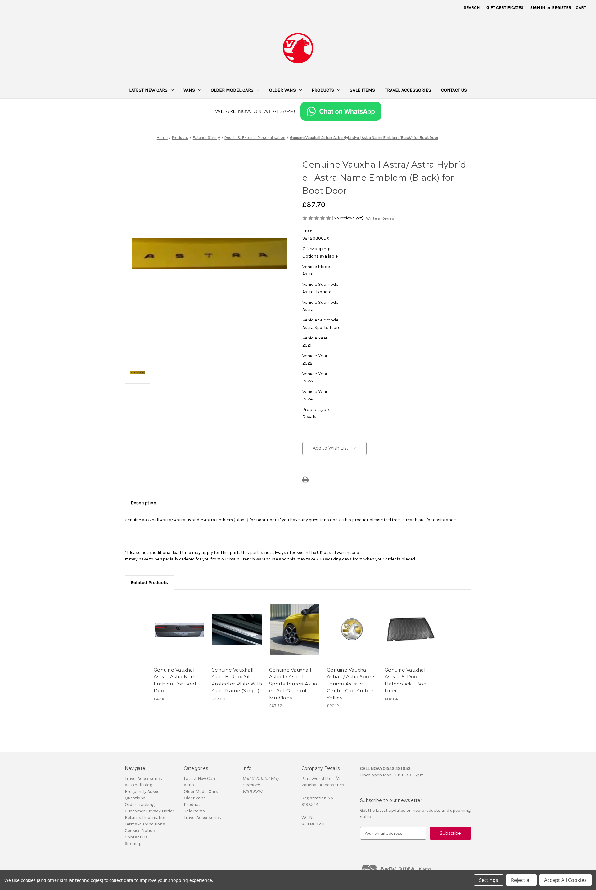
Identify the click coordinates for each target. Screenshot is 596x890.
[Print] (305, 479)
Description (143, 503)
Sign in (537, 7)
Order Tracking (140, 804)
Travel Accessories (408, 90)
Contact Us (454, 90)
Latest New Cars (148, 90)
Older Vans (282, 90)
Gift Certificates (504, 7)
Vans (189, 90)
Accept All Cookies (565, 880)
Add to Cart (179, 635)
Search (472, 7)
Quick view (179, 624)
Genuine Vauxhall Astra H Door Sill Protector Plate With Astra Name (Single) (236, 680)
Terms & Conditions (145, 824)
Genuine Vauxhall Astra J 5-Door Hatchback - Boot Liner (406, 680)
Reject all (521, 880)
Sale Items (362, 90)
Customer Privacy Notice (150, 811)
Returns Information (146, 817)
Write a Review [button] (380, 218)
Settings (488, 880)
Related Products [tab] (149, 582)
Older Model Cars (232, 90)
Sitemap (133, 843)
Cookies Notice (140, 830)
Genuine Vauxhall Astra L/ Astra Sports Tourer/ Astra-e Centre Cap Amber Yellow (351, 684)
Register (561, 7)
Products (323, 90)
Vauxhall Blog (138, 785)
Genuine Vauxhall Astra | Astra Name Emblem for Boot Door (176, 680)
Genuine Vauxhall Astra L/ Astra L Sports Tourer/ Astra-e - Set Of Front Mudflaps (294, 684)
